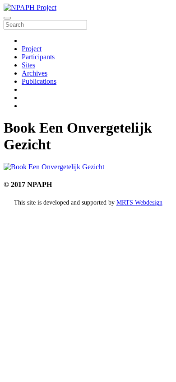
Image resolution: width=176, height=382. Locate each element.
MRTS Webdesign (139, 202)
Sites (28, 65)
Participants (38, 57)
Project (32, 49)
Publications (39, 81)
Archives (34, 73)
